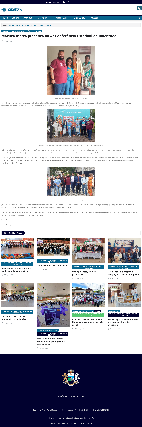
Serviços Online (61, 18)
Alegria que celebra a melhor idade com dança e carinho (16, 269)
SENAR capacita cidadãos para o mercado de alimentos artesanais (124, 322)
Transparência (79, 18)
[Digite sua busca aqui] (140, 18)
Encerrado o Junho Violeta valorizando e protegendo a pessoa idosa (51, 341)
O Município (43, 18)
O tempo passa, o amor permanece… (84, 273)
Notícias (15, 18)
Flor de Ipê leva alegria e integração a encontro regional (123, 273)
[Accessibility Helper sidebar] (139, 8)
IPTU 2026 (94, 18)
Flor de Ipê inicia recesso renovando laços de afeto (14, 317)
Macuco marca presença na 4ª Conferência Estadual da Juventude (31, 25)
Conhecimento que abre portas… (53, 265)
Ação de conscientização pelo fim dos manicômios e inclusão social (87, 322)
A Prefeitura (28, 18)
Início (5, 18)
